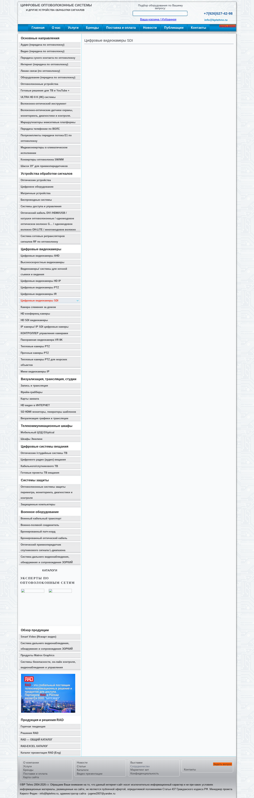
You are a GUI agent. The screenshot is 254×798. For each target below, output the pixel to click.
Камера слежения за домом (38, 307)
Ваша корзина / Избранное (158, 19)
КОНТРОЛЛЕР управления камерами (44, 333)
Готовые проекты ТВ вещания (40, 472)
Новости (150, 27)
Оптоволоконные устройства (39, 83)
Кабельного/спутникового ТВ (39, 466)
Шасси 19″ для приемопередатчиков (44, 166)
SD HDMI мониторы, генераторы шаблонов (48, 411)
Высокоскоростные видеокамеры (42, 262)
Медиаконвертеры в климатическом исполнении (44, 150)
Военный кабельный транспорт (41, 518)
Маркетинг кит (139, 769)
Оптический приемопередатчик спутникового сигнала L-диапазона (43, 547)
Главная (38, 27)
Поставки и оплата (35, 773)
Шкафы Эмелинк (31, 438)
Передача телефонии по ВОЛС (40, 128)
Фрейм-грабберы (31, 392)
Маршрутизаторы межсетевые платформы (48, 122)
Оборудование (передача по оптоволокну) (48, 77)
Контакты (198, 27)
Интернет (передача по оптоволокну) (44, 64)
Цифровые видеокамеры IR (39, 294)
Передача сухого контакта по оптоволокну (48, 57)
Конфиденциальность (144, 773)
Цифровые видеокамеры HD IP (41, 280)
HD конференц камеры (35, 313)
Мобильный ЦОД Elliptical (37, 432)
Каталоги (83, 769)
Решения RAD (29, 733)
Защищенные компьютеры (38, 504)
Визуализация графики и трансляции (44, 418)
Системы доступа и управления (41, 206)
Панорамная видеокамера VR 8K (42, 339)
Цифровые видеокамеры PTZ (40, 287)
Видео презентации (89, 773)
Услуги (73, 27)
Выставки (136, 762)
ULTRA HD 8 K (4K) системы (38, 97)
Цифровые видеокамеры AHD (40, 255)
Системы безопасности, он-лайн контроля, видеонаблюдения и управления (48, 664)
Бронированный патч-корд (38, 531)
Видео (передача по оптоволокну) (42, 51)
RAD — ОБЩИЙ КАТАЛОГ (36, 739)
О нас (56, 27)
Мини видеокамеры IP (35, 371)
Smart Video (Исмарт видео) (38, 636)
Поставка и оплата (121, 27)
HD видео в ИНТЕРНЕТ (35, 405)
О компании (31, 762)
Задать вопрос (227, 26)
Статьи (81, 766)
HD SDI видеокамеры (34, 320)
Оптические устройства (36, 180)
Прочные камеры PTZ (35, 352)
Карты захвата (30, 398)
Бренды (92, 27)
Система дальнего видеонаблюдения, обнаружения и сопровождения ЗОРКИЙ (47, 559)
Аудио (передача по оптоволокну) (42, 44)
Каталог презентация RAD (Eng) (41, 752)
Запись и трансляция (34, 385)
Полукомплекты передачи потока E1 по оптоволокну (46, 138)
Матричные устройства (35, 193)
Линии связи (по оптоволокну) (40, 70)
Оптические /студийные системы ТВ (44, 453)
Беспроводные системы (36, 199)
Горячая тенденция (33, 726)
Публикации (174, 27)
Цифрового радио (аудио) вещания (43, 459)
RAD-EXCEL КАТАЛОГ (34, 746)
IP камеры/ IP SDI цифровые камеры (44, 326)
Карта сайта (31, 777)
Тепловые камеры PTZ (35, 346)
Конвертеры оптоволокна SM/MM (42, 159)
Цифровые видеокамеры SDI (39, 300)
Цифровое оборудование (37, 186)
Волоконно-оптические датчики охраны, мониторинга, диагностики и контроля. (47, 113)
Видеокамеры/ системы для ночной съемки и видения (44, 271)
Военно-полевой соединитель (40, 525)
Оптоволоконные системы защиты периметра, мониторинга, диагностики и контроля (46, 492)
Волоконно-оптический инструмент (43, 103)
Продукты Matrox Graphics (37, 655)
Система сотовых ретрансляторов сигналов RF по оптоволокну (43, 239)
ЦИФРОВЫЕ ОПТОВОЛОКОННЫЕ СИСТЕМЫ (56, 5)
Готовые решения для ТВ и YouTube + (45, 90)
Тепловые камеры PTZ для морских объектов (44, 362)
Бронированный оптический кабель (44, 538)
